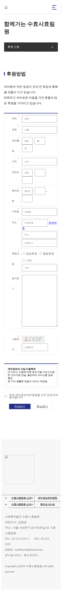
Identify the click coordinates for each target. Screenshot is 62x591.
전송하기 (19, 406)
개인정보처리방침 (47, 498)
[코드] (33, 339)
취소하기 (42, 406)
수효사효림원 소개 (21, 498)
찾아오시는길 (47, 504)
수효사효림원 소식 (21, 504)
